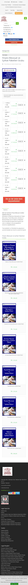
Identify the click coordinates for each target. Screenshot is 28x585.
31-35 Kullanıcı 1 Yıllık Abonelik (7, 169)
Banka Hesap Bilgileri (6, 539)
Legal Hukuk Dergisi (6, 563)
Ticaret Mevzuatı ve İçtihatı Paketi (14, 417)
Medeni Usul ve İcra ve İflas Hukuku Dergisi (11, 567)
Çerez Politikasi (4, 534)
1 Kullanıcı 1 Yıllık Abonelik (7, 105)
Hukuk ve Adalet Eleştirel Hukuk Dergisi (10, 553)
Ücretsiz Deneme (14, 44)
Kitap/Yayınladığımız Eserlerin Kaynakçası (11, 523)
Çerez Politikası (14, 582)
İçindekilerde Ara (7, 27)
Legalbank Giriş (14, 42)
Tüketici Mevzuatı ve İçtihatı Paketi (14, 448)
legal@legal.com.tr (5, 490)
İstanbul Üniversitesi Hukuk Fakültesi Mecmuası (12, 556)
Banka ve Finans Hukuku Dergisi (9, 550)
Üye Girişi (12, 10)
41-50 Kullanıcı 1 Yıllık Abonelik (7, 188)
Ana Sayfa (8, 1)
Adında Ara (6, 25)
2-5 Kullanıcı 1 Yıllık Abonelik (7, 113)
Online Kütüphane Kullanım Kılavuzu (13, 7)
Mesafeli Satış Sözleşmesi (7, 540)
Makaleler (5, 35)
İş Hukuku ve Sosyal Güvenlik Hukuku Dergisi (12, 558)
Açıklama (5, 209)
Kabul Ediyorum (14, 584)
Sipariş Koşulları (5, 532)
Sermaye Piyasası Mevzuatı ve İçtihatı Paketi (14, 355)
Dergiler (11, 33)
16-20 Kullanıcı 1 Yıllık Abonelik (7, 141)
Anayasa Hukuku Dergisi (7, 548)
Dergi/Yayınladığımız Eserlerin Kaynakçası (11, 524)
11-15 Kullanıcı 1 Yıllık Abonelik (7, 132)
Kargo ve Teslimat (5, 537)
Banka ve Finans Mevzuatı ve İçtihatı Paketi (14, 261)
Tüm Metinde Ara (7, 29)
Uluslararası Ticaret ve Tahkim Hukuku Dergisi (12, 572)
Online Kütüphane (8, 13)
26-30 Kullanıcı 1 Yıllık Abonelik (7, 160)
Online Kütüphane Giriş (14, 39)
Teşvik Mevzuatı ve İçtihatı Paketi (14, 386)
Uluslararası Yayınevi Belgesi (20, 4)
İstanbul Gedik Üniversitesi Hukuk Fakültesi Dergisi (13, 555)
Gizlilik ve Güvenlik (5, 535)
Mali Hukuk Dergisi (5, 565)
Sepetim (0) (19, 13)
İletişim (21, 1)
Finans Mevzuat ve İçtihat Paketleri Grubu (12, 64)
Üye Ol (6, 10)
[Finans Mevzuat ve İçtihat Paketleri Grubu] (14, 78)
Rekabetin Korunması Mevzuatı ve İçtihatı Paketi (14, 324)
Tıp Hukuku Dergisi (5, 570)
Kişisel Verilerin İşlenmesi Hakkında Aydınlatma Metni (13, 514)
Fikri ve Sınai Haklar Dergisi (7, 551)
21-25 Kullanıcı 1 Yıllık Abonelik (7, 151)
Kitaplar (6, 33)
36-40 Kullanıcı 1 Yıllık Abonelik (7, 179)
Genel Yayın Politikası (6, 4)
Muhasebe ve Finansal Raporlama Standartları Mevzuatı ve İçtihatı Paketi (14, 293)
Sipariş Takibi (19, 10)
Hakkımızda (14, 1)
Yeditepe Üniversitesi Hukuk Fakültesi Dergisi (11, 574)
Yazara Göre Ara (7, 31)
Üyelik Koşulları (4, 530)
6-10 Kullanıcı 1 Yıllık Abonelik (7, 122)
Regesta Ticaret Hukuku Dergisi (8, 568)
